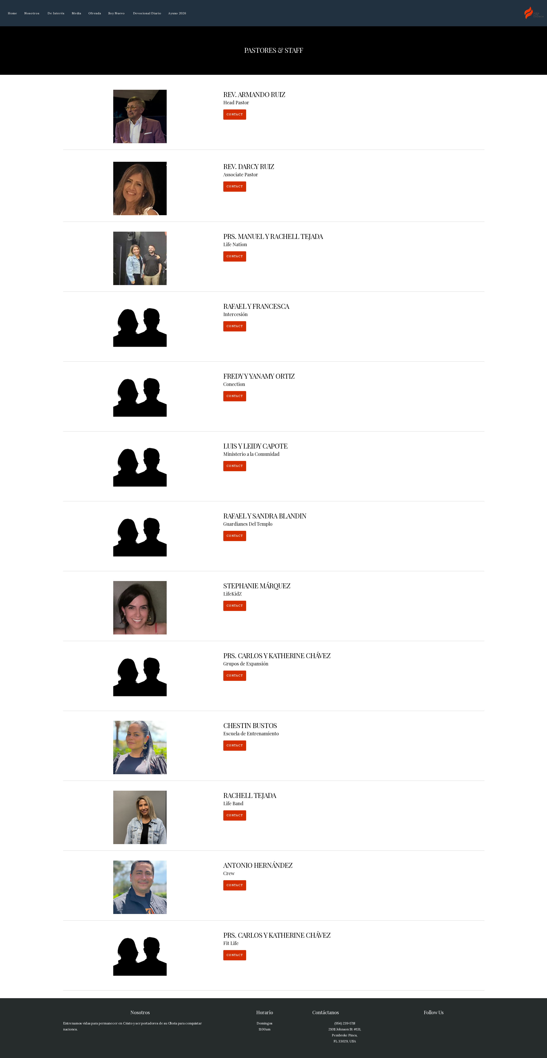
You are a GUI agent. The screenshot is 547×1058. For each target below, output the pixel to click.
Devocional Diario (147, 13)
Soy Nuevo (117, 13)
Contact (234, 114)
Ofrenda (94, 13)
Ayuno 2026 (177, 13)
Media (76, 13)
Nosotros (32, 13)
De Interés (56, 13)
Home (12, 13)
